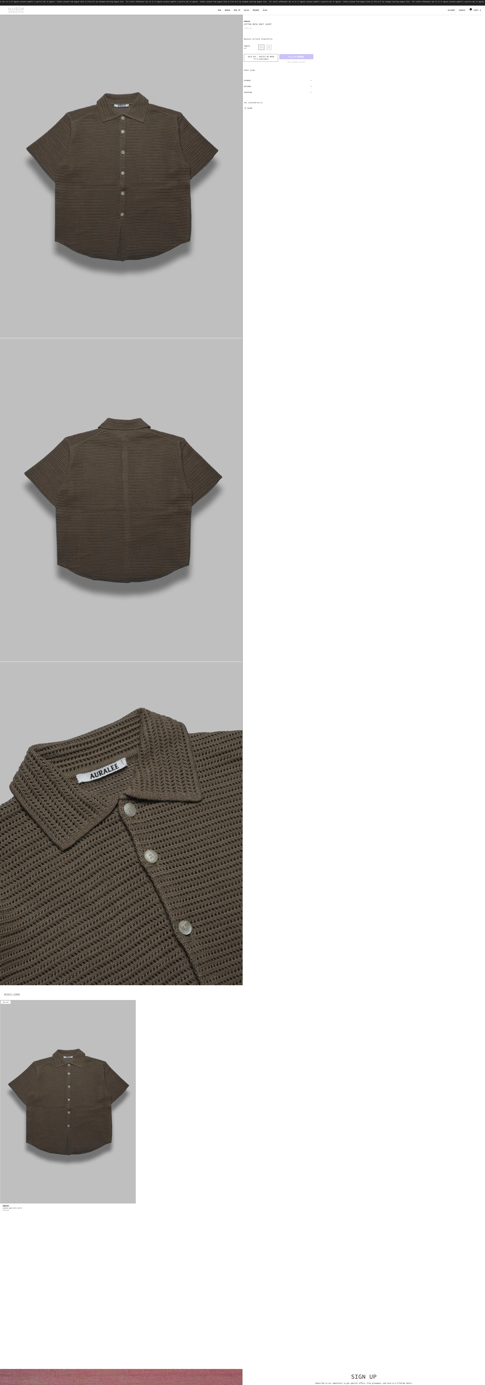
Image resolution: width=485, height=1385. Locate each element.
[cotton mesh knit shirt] (68, 1101)
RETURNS (247, 86)
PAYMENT (247, 80)
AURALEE (247, 21)
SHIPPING (248, 92)
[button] (219, 10)
